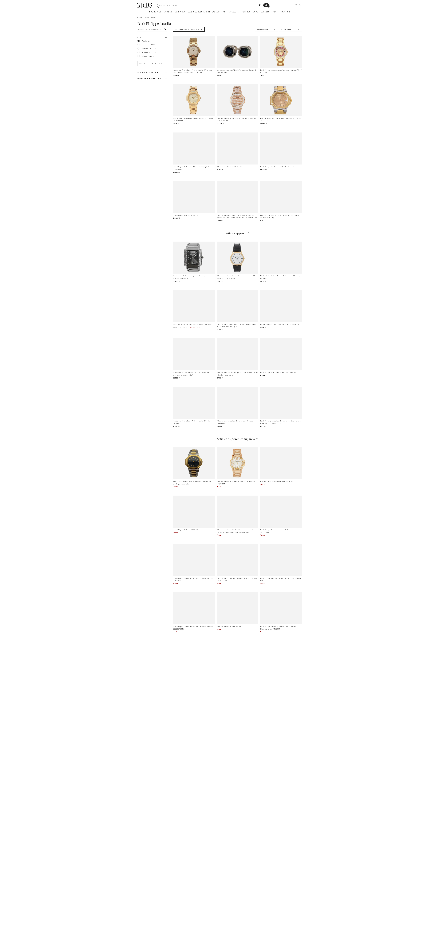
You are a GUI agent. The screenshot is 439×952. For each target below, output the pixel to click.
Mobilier (168, 12)
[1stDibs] (144, 5)
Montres (246, 12)
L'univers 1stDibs (268, 12)
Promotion (285, 12)
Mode (255, 12)
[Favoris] (296, 5)
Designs (146, 17)
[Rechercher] (165, 29)
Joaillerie (234, 12)
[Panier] (300, 5)
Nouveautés (155, 12)
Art (224, 12)
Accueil (139, 17)
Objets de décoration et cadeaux (204, 12)
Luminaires (180, 12)
